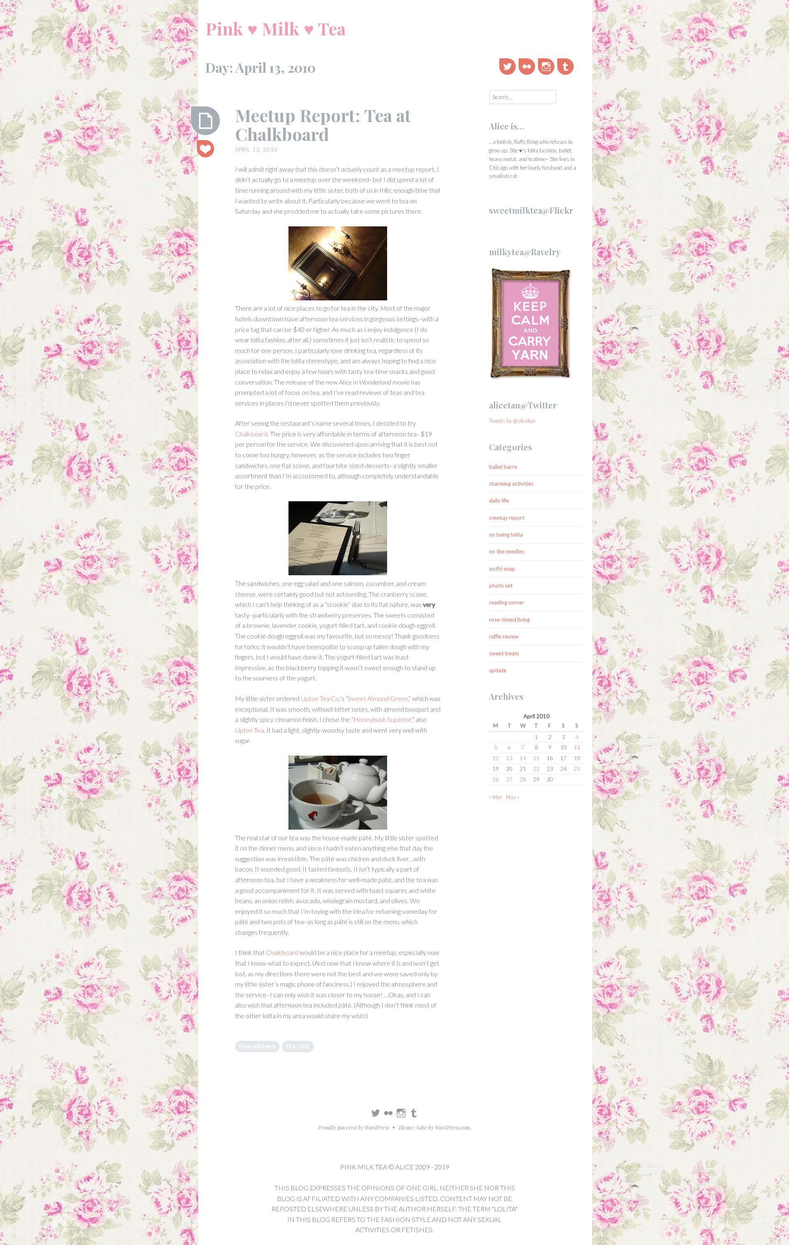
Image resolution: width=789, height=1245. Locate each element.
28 (522, 779)
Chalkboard (251, 434)
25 (577, 768)
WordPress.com (452, 1127)
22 (536, 768)
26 (495, 779)
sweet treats (504, 653)
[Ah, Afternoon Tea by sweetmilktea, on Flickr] (337, 794)
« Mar (495, 797)
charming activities (511, 483)
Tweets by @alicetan (512, 420)
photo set (500, 585)
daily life (499, 500)
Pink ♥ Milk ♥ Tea (275, 28)
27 (509, 779)
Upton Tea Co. (320, 698)
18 (577, 758)
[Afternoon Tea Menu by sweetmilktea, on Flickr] (337, 539)
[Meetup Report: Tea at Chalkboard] (205, 120)
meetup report (506, 517)
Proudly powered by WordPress (353, 1127)
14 (522, 758)
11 (577, 747)
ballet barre (503, 466)
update (497, 670)
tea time (298, 1046)
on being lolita (506, 534)
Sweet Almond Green (378, 698)
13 (509, 758)
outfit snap (502, 568)
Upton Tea (249, 730)
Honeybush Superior (382, 719)
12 (495, 758)
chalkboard (257, 1046)
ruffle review (504, 636)
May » (512, 797)
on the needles (506, 551)
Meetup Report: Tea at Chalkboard (323, 124)
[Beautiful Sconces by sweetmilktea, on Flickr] (337, 264)
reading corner (506, 602)
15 (536, 758)
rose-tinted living (509, 619)
